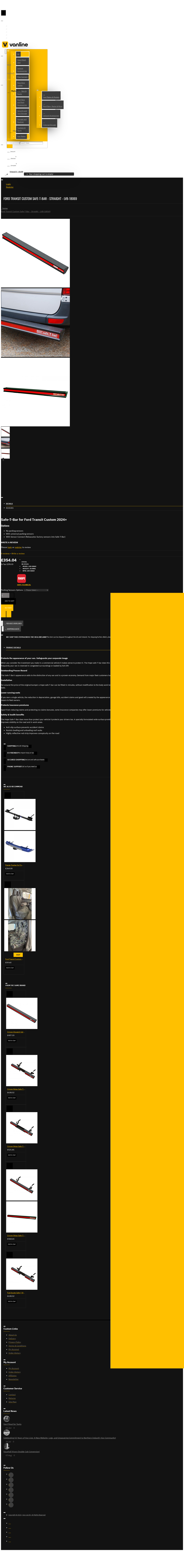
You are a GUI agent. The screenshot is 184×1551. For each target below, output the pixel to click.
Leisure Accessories (22, 69)
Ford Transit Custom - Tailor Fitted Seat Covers (14, 959)
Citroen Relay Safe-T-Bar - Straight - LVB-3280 (16, 1235)
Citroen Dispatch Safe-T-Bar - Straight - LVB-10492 (16, 1032)
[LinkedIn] (11, 1489)
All (18, 54)
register (18, 547)
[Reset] (3, 13)
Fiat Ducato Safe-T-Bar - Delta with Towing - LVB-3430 (16, 1293)
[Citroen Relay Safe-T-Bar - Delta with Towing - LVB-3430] (21, 1071)
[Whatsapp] (7, 34)
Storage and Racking (22, 120)
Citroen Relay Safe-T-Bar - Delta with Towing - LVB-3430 (16, 1089)
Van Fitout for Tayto (12, 1424)
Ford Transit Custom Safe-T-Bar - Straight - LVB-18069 (25, 211)
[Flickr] (11, 1504)
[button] (8, 601)
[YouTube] (7, 37)
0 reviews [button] (5, 553)
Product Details (13, 647)
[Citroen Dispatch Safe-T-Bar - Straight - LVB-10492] (21, 1014)
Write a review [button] (18, 553)
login (10, 547)
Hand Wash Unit (21, 61)
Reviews (10, 508)
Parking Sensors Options (12, 590)
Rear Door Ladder (21, 84)
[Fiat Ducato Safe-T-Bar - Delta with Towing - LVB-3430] (21, 1274)
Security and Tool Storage (22, 112)
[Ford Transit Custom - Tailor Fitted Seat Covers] (20, 920)
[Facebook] (7, 25)
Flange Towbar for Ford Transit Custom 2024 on (14, 865)
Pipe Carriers (22, 77)
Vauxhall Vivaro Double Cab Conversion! (22, 1451)
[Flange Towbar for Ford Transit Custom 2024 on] (20, 831)
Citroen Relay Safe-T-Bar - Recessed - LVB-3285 (16, 1146)
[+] (147, 980)
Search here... (13, 143)
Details (9, 504)
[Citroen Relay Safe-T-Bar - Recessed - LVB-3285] (21, 1128)
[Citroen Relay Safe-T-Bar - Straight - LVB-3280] (21, 1201)
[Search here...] (6, 51)
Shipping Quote (13, 629)
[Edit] (2, 20)
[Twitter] (7, 28)
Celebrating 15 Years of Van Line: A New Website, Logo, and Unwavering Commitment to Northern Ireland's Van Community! (60, 1438)
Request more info (14, 623)
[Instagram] (11, 1484)
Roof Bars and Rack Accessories (22, 102)
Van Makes (21, 136)
